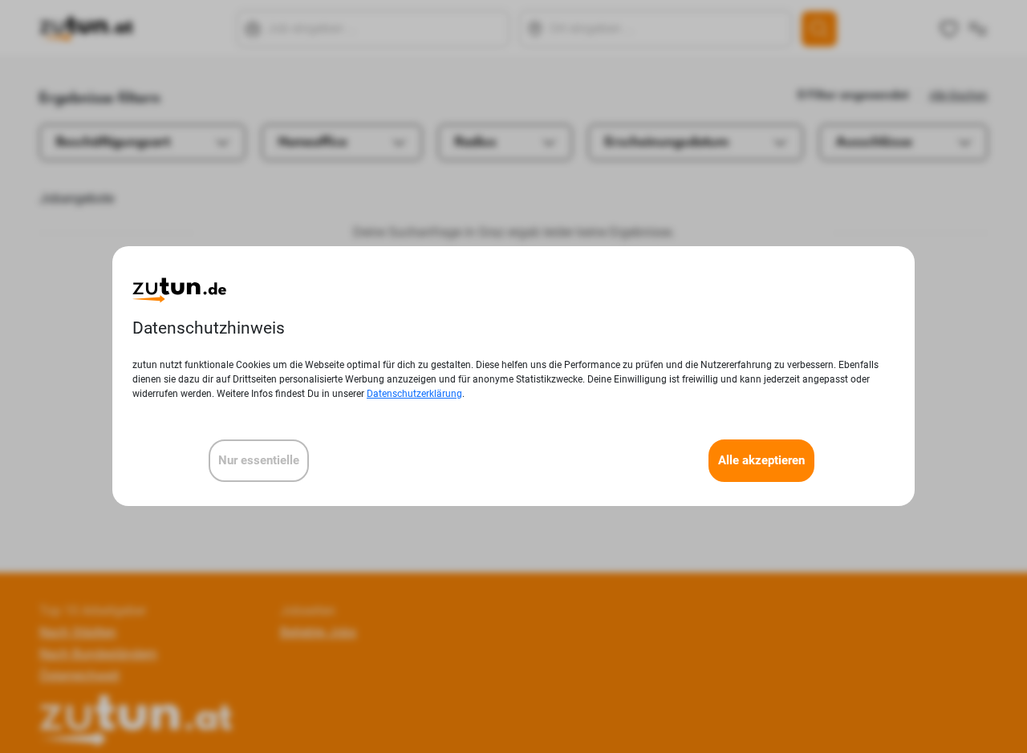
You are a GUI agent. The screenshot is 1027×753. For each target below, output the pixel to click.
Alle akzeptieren (761, 461)
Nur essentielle (258, 461)
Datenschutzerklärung (414, 394)
